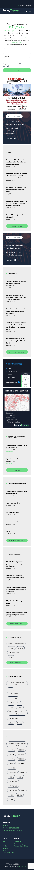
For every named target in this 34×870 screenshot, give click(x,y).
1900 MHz (12, 768)
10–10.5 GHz (13, 698)
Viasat (8, 531)
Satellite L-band (14, 653)
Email (4, 49)
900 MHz (21, 759)
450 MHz (12, 750)
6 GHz (11, 689)
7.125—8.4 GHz (14, 694)
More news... (17, 226)
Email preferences (9, 852)
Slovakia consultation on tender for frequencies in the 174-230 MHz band (16, 297)
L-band (11, 763)
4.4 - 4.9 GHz (13, 790)
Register (28, 5)
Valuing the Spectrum (15, 124)
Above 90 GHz (13, 718)
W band (11, 723)
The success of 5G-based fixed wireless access (16, 446)
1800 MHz (20, 763)
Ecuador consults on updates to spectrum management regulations (16, 311)
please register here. (22, 38)
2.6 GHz (20, 777)
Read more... (10, 451)
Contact (5, 848)
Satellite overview (12, 512)
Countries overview (13, 522)
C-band (11, 657)
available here (17, 42)
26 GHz (11, 795)
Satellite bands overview (16, 644)
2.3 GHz (11, 777)
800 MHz (21, 754)
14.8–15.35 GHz (14, 703)
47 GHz (11, 707)
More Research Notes (17, 540)
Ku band (11, 648)
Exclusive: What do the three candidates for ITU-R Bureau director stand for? (16, 162)
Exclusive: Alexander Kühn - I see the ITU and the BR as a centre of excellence (16, 203)
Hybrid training (14, 116)
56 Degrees (22, 866)
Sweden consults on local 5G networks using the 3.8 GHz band (16, 341)
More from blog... (17, 623)
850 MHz (12, 759)
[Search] (26, 11)
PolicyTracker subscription (14, 28)
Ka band (20, 648)
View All (17, 470)
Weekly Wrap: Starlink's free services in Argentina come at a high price (16, 589)
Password (6, 56)
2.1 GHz (22, 772)
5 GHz (23, 790)
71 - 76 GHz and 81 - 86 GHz (17, 713)
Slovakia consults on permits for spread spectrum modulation (16, 283)
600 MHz (21, 750)
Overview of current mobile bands (17, 744)
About (5, 844)
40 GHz (11, 799)
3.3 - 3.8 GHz (13, 781)
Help (4, 850)
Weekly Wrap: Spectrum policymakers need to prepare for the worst (16, 564)
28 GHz (19, 795)
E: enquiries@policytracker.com (13, 830)
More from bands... (17, 662)
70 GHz (19, 707)
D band (19, 723)
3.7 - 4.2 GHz (13, 786)
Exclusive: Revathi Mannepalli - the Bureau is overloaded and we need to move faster (16, 175)
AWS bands (12, 772)
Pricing (5, 846)
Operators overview (13, 459)
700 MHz (12, 754)
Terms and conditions (21, 846)
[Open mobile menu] (30, 11)
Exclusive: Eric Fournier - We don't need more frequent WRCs (16, 189)
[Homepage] (13, 10)
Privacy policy (18, 844)
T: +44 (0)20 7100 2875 (11, 828)
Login (22, 5)
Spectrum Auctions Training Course (14, 246)
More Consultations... (17, 352)
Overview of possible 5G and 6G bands (17, 684)
